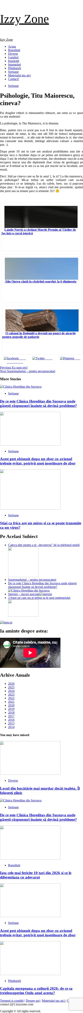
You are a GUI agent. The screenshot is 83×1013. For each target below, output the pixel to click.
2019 (11, 709)
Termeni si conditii (12, 1000)
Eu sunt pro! (14, 367)
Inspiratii (13, 61)
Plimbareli (14, 68)
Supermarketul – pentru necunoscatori (27, 371)
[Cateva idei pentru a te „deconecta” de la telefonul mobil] (23, 576)
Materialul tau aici (19, 75)
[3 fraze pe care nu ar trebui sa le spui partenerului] (23, 615)
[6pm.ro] (6, 622)
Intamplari (14, 64)
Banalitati (14, 50)
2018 (11, 712)
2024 (11, 691)
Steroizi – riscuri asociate (24, 594)
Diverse (13, 53)
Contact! (13, 79)
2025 (11, 687)
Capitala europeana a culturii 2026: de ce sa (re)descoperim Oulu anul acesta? (36, 990)
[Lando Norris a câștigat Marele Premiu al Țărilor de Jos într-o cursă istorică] (41, 217)
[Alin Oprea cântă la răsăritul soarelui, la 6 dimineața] (41, 269)
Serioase (13, 71)
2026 (11, 683)
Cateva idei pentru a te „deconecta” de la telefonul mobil (44, 545)
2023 (11, 694)
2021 (11, 701)
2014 (11, 727)
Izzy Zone (24, 18)
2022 (11, 698)
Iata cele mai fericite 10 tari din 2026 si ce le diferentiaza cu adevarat (35, 875)
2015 (11, 723)
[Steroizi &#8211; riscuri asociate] (46, 594)
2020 (11, 705)
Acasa (12, 46)
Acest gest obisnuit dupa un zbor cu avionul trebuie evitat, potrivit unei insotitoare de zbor (38, 461)
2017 (11, 716)
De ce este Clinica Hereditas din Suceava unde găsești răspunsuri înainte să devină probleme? (38, 403)
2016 (11, 719)
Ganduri (13, 57)
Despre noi (33, 1000)
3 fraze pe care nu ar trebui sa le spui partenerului (39, 597)
